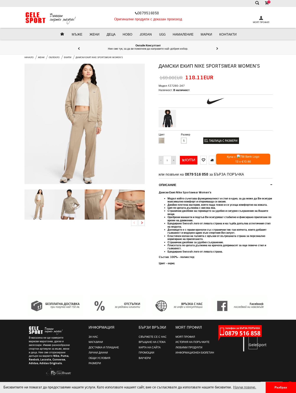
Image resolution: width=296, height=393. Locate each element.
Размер (185, 134)
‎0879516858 (148, 13)
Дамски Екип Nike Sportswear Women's (99, 57)
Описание (216, 185)
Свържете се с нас (153, 337)
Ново (127, 34)
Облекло (54, 57)
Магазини (96, 342)
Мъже (77, 34)
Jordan (146, 34)
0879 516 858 (196, 174)
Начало (29, 57)
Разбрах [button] (281, 387)
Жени (94, 34)
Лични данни (98, 352)
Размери (95, 363)
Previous (134, 223)
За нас (93, 337)
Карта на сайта (150, 347)
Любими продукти (189, 347)
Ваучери (145, 358)
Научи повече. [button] (244, 387)
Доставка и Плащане (104, 347)
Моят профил (185, 337)
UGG (162, 34)
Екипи (67, 57)
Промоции (146, 352)
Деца (111, 34)
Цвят (162, 134)
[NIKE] (215, 101)
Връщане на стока (152, 342)
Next (141, 223)
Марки (206, 34)
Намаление (183, 34)
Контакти (228, 34)
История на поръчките (193, 342)
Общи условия (99, 358)
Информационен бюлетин (195, 352)
